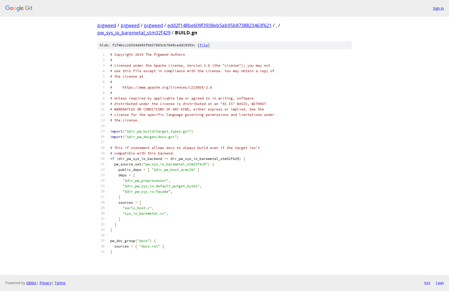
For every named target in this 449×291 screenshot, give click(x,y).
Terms (60, 282)
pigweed (106, 25)
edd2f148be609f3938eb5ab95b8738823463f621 (219, 25)
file (204, 45)
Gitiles (31, 282)
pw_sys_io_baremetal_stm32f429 (133, 32)
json (439, 282)
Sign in (438, 8)
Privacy (45, 282)
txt (427, 282)
